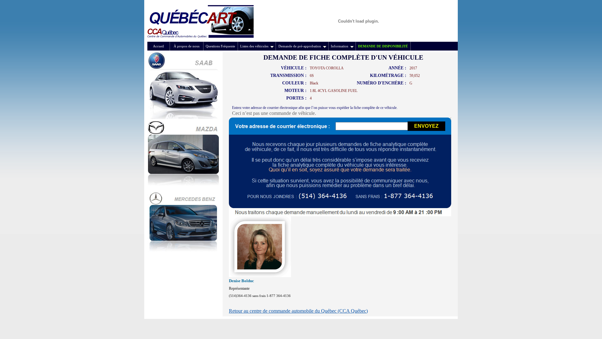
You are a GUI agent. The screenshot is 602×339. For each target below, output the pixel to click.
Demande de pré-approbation (299, 46)
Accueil (158, 46)
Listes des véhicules (254, 46)
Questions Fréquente (220, 46)
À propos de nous (186, 46)
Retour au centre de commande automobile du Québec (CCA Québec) (298, 311)
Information (339, 46)
